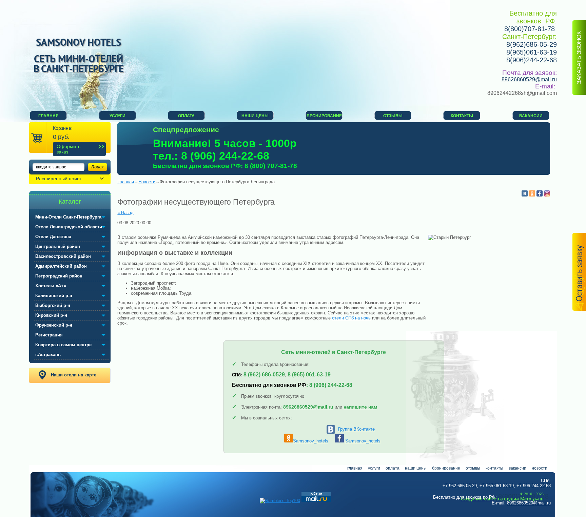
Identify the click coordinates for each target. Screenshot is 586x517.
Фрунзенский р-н (53, 325)
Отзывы (393, 115)
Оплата (186, 115)
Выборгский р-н (52, 305)
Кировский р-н (51, 315)
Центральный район (57, 246)
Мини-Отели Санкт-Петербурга (68, 217)
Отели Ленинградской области (68, 226)
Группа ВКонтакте (356, 429)
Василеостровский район (63, 256)
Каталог (70, 201)
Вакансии (531, 115)
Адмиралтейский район (61, 266)
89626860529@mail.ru (308, 407)
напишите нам (360, 407)
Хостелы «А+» (50, 285)
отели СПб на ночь (351, 317)
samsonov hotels (78, 42)
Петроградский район (58, 275)
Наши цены (255, 115)
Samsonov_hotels (310, 440)
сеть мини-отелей (78, 63)
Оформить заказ (68, 149)
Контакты (462, 115)
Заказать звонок (579, 57)
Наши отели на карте (73, 374)
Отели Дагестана (53, 236)
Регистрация (49, 334)
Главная (48, 115)
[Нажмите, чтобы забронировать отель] (579, 272)
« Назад (125, 212)
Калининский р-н (53, 295)
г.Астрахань (48, 354)
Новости (146, 181)
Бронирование (324, 115)
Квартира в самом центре (63, 344)
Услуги (117, 115)
